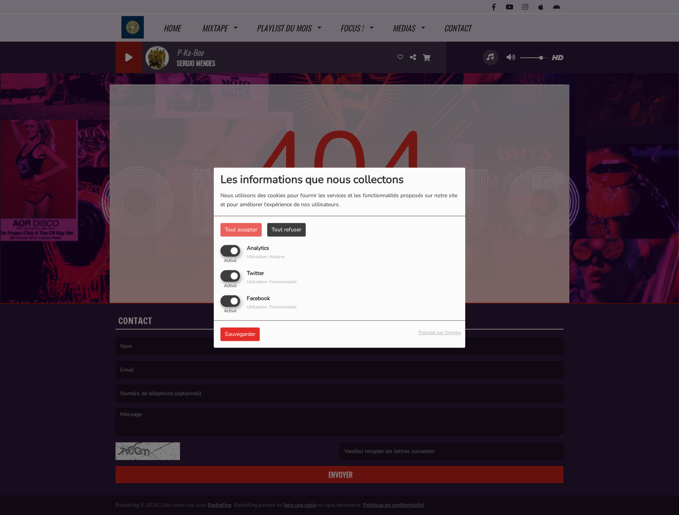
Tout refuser (286, 229)
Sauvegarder (240, 334)
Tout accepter (241, 229)
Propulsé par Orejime (439, 332)
